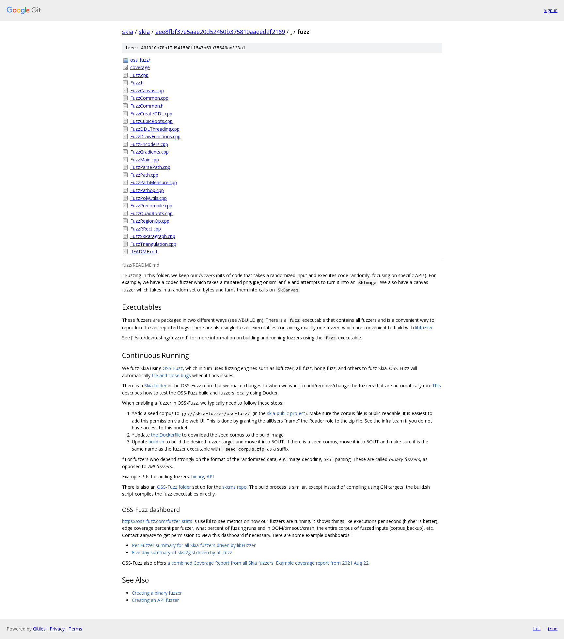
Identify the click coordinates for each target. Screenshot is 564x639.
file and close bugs (171, 375)
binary (197, 476)
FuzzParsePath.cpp (150, 167)
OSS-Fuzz (173, 368)
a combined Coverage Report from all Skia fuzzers (220, 563)
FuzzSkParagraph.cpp (152, 236)
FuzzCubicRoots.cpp (151, 121)
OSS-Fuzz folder (174, 487)
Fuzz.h (137, 83)
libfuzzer (424, 327)
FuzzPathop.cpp (147, 190)
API (210, 476)
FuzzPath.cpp (144, 175)
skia (127, 32)
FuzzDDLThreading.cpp (155, 129)
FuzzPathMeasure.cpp (153, 182)
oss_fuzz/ (140, 60)
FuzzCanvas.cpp (147, 90)
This (436, 385)
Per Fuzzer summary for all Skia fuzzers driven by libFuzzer (194, 545)
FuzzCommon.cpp (149, 98)
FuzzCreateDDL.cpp (151, 114)
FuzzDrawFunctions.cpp (155, 136)
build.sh (156, 441)
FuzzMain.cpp (144, 159)
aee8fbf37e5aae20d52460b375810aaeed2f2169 (220, 32)
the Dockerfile (166, 435)
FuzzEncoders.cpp (149, 144)
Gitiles (39, 629)
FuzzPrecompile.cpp (151, 205)
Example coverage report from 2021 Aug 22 (322, 563)
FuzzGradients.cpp (149, 152)
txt (536, 629)
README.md (143, 251)
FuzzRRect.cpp (145, 229)
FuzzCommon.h (147, 106)
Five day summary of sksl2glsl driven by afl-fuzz (182, 552)
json (552, 629)
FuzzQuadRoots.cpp (151, 213)
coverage (140, 67)
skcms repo (234, 487)
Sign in (550, 10)
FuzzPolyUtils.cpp (148, 198)
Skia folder (155, 385)
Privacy (57, 629)
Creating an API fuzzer (155, 600)
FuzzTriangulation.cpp (153, 244)
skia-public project (286, 413)
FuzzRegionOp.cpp (149, 221)
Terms (75, 629)
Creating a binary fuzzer (157, 593)
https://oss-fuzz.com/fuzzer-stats (157, 521)
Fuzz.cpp (139, 75)
